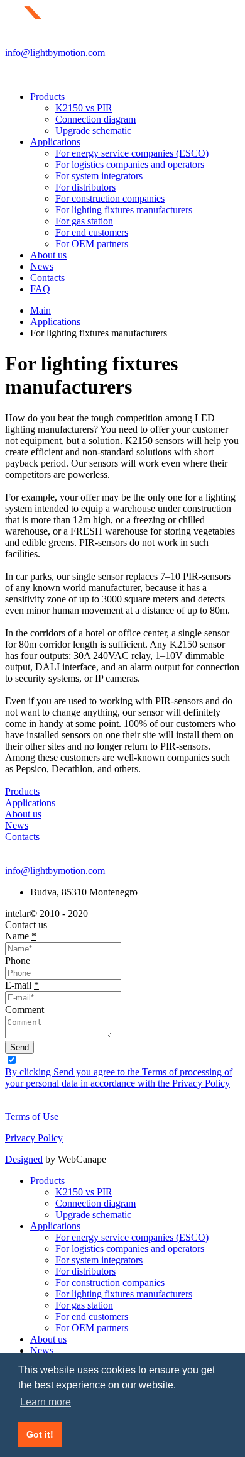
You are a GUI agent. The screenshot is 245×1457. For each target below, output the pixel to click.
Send (19, 1047)
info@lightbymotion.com (55, 52)
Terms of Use (31, 1116)
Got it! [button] (39, 1434)
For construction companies (110, 198)
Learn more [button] (45, 1402)
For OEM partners (91, 243)
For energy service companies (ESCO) (132, 153)
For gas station (84, 221)
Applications (55, 141)
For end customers (91, 232)
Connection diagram (95, 119)
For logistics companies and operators (129, 164)
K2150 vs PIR (83, 107)
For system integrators (99, 175)
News (41, 266)
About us (48, 255)
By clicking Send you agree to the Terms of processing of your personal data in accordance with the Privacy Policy (118, 1077)
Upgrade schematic (93, 130)
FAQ (40, 289)
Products (47, 96)
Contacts (47, 277)
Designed (24, 1159)
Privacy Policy (34, 1138)
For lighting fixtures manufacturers (123, 209)
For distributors (85, 187)
